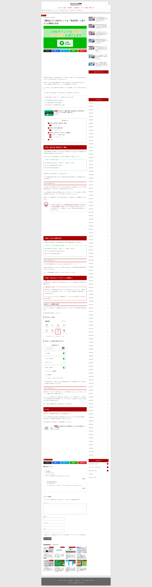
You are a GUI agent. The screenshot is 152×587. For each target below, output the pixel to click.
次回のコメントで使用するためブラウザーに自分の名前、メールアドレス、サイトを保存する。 (65, 534)
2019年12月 (91, 376)
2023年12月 (91, 212)
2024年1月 (91, 208)
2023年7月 (91, 229)
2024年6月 (91, 191)
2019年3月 (91, 407)
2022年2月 (91, 287)
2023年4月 (91, 239)
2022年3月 (91, 284)
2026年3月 (91, 119)
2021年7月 (91, 311)
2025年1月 (91, 167)
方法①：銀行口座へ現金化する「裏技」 (57, 123)
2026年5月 (91, 113)
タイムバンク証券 (73, 582)
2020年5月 (91, 359)
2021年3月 (91, 325)
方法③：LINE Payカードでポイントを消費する (59, 132)
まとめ (50, 139)
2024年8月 (91, 184)
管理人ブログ (91, 7)
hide (67, 120)
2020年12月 (91, 335)
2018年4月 (91, 444)
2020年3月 (91, 366)
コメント (46, 502)
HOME (44, 10)
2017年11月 (91, 455)
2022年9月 (91, 263)
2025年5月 (91, 154)
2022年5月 (91, 277)
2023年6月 (91, 232)
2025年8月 (91, 143)
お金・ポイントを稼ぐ (62, 7)
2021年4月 (91, 321)
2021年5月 (91, 318)
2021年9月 (91, 304)
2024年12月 (91, 171)
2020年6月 (91, 355)
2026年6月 (91, 109)
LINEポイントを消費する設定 (57, 134)
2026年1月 (91, 126)
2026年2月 (91, 123)
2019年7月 (91, 393)
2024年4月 (91, 198)
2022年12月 (91, 253)
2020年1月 (91, 373)
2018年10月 (91, 424)
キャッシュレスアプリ (55, 10)
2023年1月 (91, 249)
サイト (44, 528)
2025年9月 (91, 140)
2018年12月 (91, 417)
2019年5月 (91, 400)
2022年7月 (91, 270)
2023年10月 (91, 219)
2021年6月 (91, 314)
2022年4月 (91, 280)
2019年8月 (91, 390)
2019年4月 (91, 403)
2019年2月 (91, 410)
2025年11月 (91, 133)
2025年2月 (91, 164)
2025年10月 (91, 137)
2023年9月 (91, 222)
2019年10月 (91, 383)
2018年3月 (91, 448)
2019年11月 (91, 379)
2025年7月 (91, 147)
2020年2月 (91, 369)
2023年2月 (91, 246)
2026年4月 (91, 116)
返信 (84, 478)
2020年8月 (91, 349)
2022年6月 (91, 273)
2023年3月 (91, 243)
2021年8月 (91, 308)
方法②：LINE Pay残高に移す (55, 127)
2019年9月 (91, 386)
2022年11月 (91, 256)
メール (45, 522)
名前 (45, 516)
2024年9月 (91, 181)
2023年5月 (91, 236)
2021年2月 (91, 328)
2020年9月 (91, 345)
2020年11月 (91, 338)
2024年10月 (91, 178)
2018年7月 (91, 434)
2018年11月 (91, 420)
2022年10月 (91, 260)
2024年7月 (91, 188)
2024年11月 (91, 174)
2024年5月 (91, 195)
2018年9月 (91, 427)
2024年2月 (91, 205)
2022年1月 (91, 290)
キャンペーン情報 (84, 7)
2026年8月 (91, 102)
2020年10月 (91, 342)
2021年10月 (91, 301)
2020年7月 (91, 352)
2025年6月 (91, 150)
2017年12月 (91, 451)
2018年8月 (91, 431)
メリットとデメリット (56, 125)
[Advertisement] (65, 65)
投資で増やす (70, 7)
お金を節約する (77, 7)
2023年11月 (91, 215)
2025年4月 (91, 157)
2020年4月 (91, 362)
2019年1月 (91, 414)
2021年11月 (91, 297)
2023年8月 (91, 225)
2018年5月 (91, 441)
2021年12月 (91, 294)
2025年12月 (91, 130)
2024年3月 (91, 202)
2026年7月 (91, 106)
